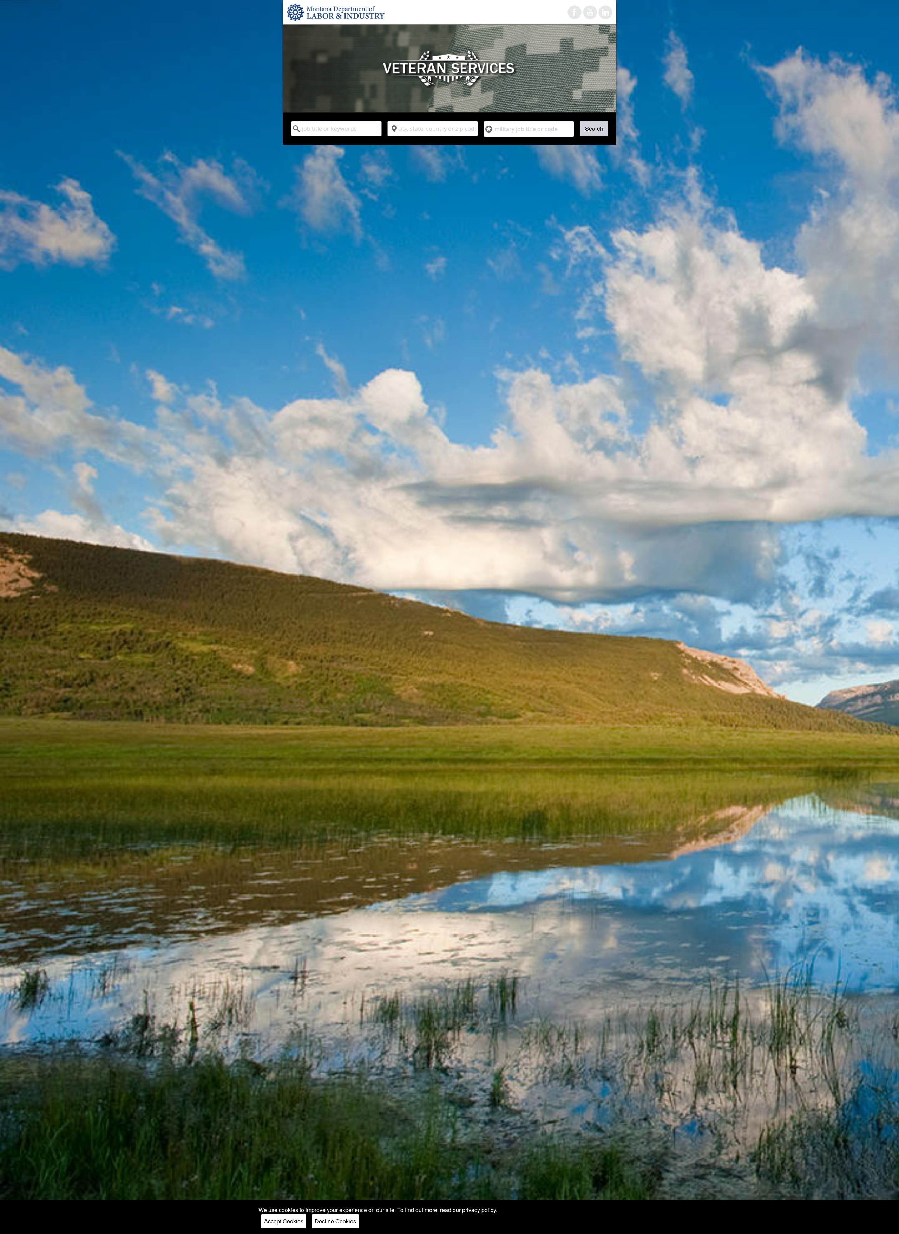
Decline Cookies (335, 1221)
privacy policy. (479, 1210)
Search (594, 128)
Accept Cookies (283, 1221)
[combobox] (336, 128)
